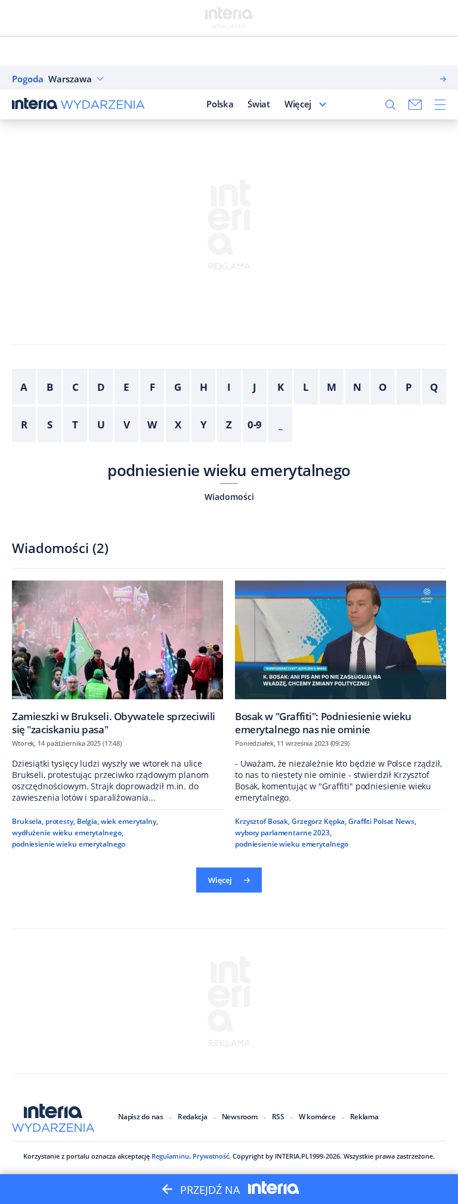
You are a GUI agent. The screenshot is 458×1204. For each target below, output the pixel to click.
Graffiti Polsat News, (382, 821)
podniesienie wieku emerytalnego (229, 470)
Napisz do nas (140, 1117)
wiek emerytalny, (129, 821)
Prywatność (211, 1155)
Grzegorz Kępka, (319, 821)
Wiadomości (229, 496)
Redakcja (193, 1117)
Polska (219, 104)
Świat (258, 104)
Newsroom (240, 1117)
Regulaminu (170, 1155)
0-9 (254, 424)
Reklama (364, 1117)
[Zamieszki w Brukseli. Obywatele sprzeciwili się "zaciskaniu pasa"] (117, 658)
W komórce (317, 1117)
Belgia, (88, 821)
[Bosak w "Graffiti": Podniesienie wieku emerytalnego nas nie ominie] (340, 658)
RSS (278, 1117)
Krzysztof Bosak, (262, 821)
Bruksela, (28, 821)
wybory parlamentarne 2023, (283, 833)
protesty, (60, 821)
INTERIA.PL (292, 1155)
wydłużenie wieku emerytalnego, (67, 833)
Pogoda (28, 79)
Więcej (297, 104)
